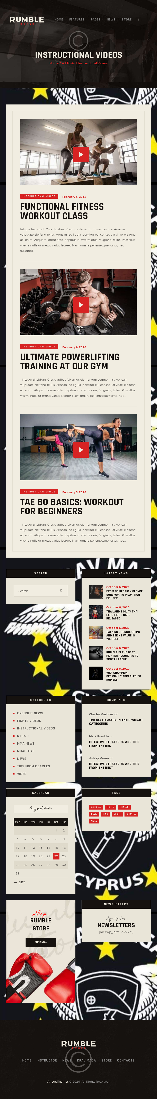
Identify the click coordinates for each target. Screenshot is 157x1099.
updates (131, 813)
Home (53, 63)
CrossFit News (30, 713)
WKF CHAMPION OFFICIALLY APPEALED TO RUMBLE (123, 676)
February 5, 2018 (74, 197)
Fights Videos (29, 720)
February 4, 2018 (74, 347)
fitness (124, 807)
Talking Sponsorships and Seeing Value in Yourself (123, 635)
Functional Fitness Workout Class (62, 211)
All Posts (68, 63)
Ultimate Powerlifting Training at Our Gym (70, 362)
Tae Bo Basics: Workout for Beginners (72, 507)
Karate (23, 736)
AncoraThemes (57, 1081)
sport (117, 813)
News (22, 758)
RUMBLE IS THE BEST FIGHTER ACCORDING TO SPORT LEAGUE (122, 656)
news (94, 813)
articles (96, 807)
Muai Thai (25, 751)
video (94, 820)
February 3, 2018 (74, 492)
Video (22, 773)
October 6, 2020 (118, 587)
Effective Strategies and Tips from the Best (114, 744)
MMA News (26, 743)
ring (105, 813)
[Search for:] (41, 591)
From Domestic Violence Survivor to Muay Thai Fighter (124, 595)
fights (110, 807)
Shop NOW (41, 942)
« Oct (21, 882)
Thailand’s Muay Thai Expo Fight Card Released (122, 615)
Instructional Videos (39, 196)
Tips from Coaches (33, 766)
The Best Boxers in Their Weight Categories (116, 722)
